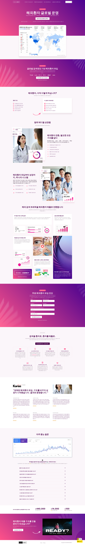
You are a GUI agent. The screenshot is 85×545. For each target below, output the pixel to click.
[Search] (71, 2)
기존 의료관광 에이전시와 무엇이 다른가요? (27, 483)
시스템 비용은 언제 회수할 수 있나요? (26, 492)
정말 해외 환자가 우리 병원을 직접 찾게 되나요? (27, 474)
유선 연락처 (44, 303)
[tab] (42, 468)
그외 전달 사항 (33, 312)
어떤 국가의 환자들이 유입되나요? (25, 477)
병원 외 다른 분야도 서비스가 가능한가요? (26, 499)
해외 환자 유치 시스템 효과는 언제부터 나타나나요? (28, 489)
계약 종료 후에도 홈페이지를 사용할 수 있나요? (27, 471)
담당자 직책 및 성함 (46, 299)
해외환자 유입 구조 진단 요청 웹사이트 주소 (37, 307)
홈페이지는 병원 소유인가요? (24, 467)
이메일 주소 (32, 303)
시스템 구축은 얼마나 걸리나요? (25, 486)
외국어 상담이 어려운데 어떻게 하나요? (26, 480)
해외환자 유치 (34, 354)
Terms (41, 542)
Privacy (44, 542)
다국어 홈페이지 (30, 21)
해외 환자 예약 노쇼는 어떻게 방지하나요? (26, 495)
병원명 (32, 299)
